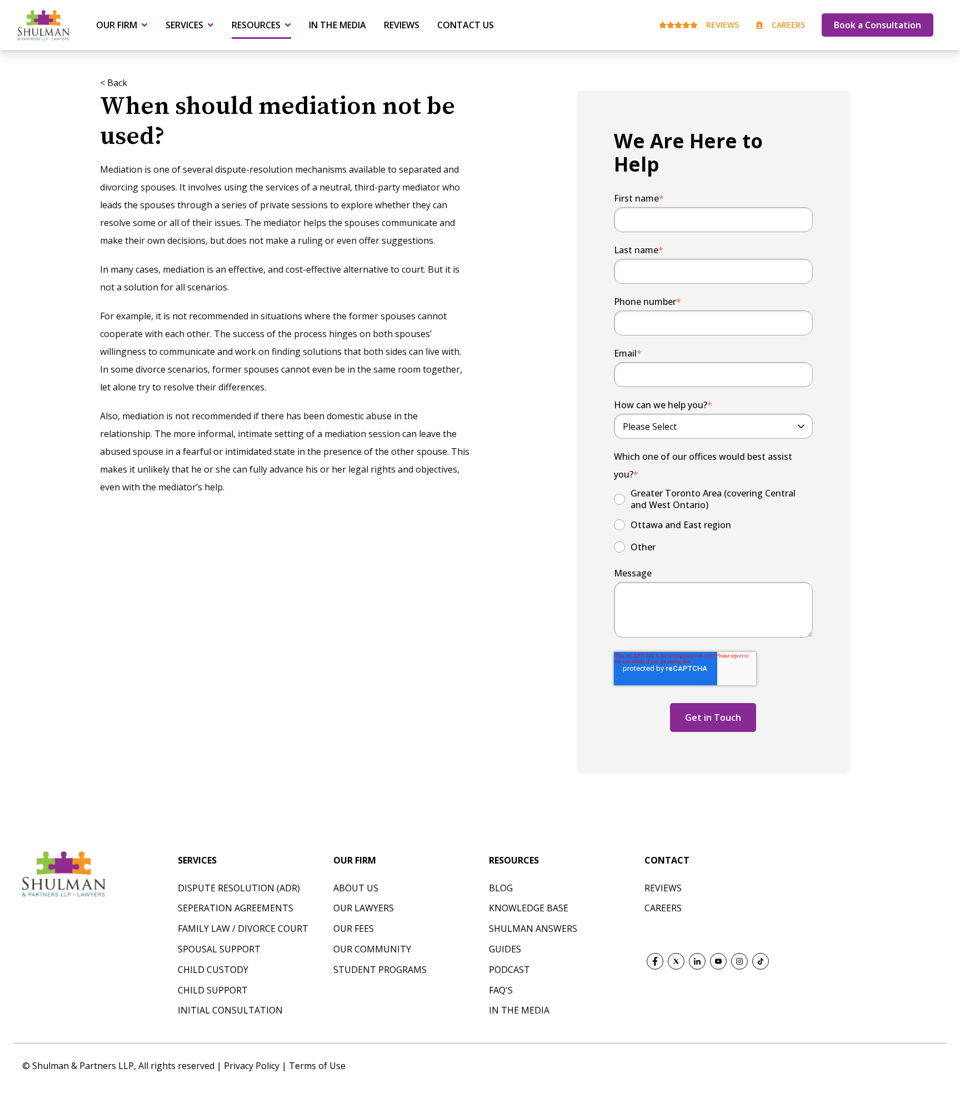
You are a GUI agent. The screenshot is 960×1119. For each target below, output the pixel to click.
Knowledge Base (528, 908)
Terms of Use (317, 1066)
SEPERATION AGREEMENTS (235, 908)
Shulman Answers (533, 928)
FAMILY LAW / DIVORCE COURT (243, 928)
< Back (113, 83)
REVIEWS (663, 888)
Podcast (509, 970)
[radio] (713, 499)
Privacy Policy (253, 1066)
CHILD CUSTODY (213, 970)
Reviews (722, 24)
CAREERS (663, 908)
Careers (788, 24)
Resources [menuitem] (256, 25)
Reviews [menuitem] (401, 25)
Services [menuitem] (184, 25)
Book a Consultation (877, 25)
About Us (355, 888)
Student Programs (380, 970)
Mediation (121, 169)
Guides (505, 949)
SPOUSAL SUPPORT (219, 949)
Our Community (372, 949)
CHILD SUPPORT (213, 990)
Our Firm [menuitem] (116, 25)
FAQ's (501, 990)
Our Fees (353, 928)
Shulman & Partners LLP (83, 1066)
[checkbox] (713, 521)
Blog (501, 888)
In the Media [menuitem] (337, 25)
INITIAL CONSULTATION (230, 1010)
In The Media (519, 1010)
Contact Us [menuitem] (465, 25)
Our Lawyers (363, 908)
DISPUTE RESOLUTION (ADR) (239, 888)
